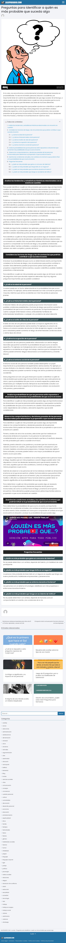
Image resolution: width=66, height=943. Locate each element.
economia (6, 809)
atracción (5, 761)
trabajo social (7, 910)
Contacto (11, 941)
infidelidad (6, 851)
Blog (4, 773)
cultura (5, 797)
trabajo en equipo (8, 907)
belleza (5, 767)
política (5, 868)
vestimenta (6, 916)
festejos (5, 827)
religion (5, 880)
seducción (6, 889)
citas (4, 782)
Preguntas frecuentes (15, 161)
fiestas (5, 836)
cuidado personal (8, 794)
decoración (6, 803)
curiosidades (6, 800)
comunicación (7, 785)
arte (4, 755)
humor (4, 848)
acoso (4, 726)
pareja (4, 865)
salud (4, 886)
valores (5, 913)
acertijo (5, 723)
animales (5, 749)
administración (7, 732)
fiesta (4, 833)
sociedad (5, 895)
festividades (6, 830)
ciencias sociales (8, 779)
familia (5, 824)
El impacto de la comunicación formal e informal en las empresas (49, 622)
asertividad (6, 758)
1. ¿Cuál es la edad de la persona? (21, 135)
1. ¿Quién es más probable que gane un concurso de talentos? (31, 164)
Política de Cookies (34, 941)
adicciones (6, 729)
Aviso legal (4, 941)
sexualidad (6, 892)
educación (6, 812)
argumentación (7, 752)
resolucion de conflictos (10, 883)
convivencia (6, 791)
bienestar (5, 770)
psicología (6, 871)
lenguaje (5, 857)
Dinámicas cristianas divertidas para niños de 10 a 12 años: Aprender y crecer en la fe (17, 622)
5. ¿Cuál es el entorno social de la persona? (25, 145)
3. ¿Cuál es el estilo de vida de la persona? (25, 140)
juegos (5, 854)
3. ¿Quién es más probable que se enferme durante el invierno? (31, 169)
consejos (5, 788)
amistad (5, 741)
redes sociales (7, 874)
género (5, 839)
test (4, 901)
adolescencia (7, 735)
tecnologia (6, 898)
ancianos (5, 746)
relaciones (6, 877)
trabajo (5, 904)
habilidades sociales (9, 842)
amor (4, 744)
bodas (4, 776)
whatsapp (6, 922)
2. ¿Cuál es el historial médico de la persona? (26, 137)
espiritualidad (7, 818)
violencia (5, 919)
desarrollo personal (8, 806)
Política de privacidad (47, 941)
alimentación (6, 738)
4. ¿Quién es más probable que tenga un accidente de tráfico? (31, 172)
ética (4, 821)
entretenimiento (7, 815)
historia (5, 845)
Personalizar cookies (21, 941)
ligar (4, 862)
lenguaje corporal (8, 860)
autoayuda (6, 764)
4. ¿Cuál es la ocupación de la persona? (24, 142)
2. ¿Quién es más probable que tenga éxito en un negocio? (30, 167)
